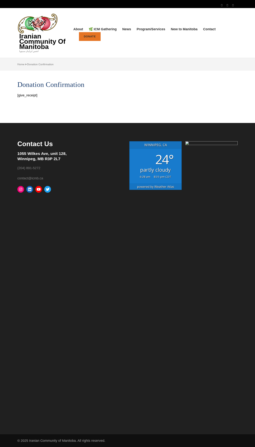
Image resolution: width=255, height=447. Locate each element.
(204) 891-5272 (28, 168)
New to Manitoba (184, 29)
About (78, 29)
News (126, 29)
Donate (90, 36)
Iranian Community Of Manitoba (42, 41)
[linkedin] (233, 5)
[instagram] (222, 5)
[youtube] (227, 5)
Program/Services (151, 29)
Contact (209, 29)
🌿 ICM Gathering (103, 29)
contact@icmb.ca (30, 178)
